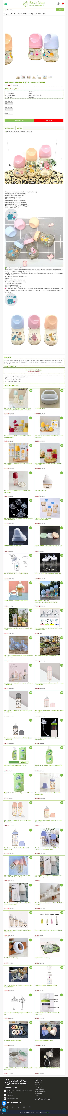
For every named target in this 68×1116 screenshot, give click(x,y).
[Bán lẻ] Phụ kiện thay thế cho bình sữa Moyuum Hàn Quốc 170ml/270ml (18, 986)
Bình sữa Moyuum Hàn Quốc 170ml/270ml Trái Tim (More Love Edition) (17, 436)
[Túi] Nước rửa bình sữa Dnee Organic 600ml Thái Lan (18, 793)
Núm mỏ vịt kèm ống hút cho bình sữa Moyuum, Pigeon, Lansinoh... (47, 738)
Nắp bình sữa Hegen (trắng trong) (13, 545)
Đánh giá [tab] (19, 128)
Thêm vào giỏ (19, 120)
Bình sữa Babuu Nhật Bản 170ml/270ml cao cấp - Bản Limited (18, 628)
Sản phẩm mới (40, 1089)
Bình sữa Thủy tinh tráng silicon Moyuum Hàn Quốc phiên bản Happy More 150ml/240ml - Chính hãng (17, 409)
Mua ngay (49, 120)
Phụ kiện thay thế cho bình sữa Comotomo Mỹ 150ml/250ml (47, 1013)
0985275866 (10, 1095)
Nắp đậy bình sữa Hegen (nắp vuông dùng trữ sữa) (48, 545)
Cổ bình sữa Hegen (40, 408)
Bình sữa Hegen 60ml (40, 490)
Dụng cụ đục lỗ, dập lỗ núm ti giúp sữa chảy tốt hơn (48, 930)
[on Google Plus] (30, 1107)
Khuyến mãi (39, 1087)
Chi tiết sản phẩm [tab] (9, 128)
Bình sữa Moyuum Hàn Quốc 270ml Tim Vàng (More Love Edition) (18, 463)
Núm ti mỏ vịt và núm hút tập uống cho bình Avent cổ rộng (18, 1013)
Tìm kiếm (60, 9)
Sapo (47, 1112)
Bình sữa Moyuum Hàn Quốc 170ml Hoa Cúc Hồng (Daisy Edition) (48, 821)
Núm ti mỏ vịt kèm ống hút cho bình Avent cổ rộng (48, 573)
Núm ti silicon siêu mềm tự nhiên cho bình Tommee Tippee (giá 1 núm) (48, 628)
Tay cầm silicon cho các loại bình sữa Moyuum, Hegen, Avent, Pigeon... (18, 1068)
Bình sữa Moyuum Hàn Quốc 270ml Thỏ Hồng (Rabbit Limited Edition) (49, 683)
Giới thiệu (38, 1084)
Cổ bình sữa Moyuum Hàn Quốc (12, 1040)
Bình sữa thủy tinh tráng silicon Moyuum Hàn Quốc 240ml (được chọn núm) (48, 876)
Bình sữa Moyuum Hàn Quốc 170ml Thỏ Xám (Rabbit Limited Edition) (18, 738)
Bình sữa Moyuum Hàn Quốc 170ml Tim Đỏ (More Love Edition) (48, 463)
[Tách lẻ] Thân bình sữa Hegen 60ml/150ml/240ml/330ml (43, 518)
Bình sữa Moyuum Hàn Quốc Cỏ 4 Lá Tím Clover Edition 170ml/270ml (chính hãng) (48, 848)
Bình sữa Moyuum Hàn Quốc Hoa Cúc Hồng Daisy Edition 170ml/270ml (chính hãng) (17, 876)
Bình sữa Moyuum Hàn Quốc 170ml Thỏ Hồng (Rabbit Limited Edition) (49, 711)
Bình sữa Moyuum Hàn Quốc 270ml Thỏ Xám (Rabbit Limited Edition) (18, 711)
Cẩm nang (39, 1093)
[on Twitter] (13, 1107)
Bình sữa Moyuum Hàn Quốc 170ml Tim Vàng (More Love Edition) (49, 436)
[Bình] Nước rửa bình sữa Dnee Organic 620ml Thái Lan (48, 766)
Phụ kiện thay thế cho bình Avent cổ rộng (46, 985)
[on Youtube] (24, 1107)
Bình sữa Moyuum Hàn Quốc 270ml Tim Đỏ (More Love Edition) (17, 491)
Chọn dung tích (9, 101)
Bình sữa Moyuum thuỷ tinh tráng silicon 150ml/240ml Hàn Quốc (49, 903)
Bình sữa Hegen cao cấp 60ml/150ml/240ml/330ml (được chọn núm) (17, 931)
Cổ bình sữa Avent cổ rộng (11, 958)
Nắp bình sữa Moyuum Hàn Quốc (44, 1040)
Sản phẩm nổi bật (41, 1091)
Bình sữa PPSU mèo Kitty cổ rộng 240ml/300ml (47, 655)
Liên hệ (38, 1096)
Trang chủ (39, 1082)
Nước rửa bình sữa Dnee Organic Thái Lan (15, 765)
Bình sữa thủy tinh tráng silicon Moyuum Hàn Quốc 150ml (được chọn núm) (17, 903)
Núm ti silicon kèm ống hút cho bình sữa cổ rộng (47, 1067)
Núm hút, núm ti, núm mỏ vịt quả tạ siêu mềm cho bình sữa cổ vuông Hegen (18, 518)
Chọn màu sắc (8, 107)
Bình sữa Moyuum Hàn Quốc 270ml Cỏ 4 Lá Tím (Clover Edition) (17, 848)
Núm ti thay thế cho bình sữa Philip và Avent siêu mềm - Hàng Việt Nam (18, 656)
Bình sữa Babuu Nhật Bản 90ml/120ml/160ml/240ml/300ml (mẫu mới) (46, 601)
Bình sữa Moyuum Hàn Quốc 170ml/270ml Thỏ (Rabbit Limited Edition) (18, 683)
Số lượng (7, 113)
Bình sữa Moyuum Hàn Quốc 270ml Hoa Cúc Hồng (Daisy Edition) (17, 821)
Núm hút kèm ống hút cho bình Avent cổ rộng (16, 573)
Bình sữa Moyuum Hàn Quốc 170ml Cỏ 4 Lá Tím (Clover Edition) (48, 793)
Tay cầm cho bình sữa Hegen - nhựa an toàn (16, 600)
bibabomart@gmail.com (12, 1098)
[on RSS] (18, 1107)
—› (14, 14)
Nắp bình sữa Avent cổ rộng (42, 958)
